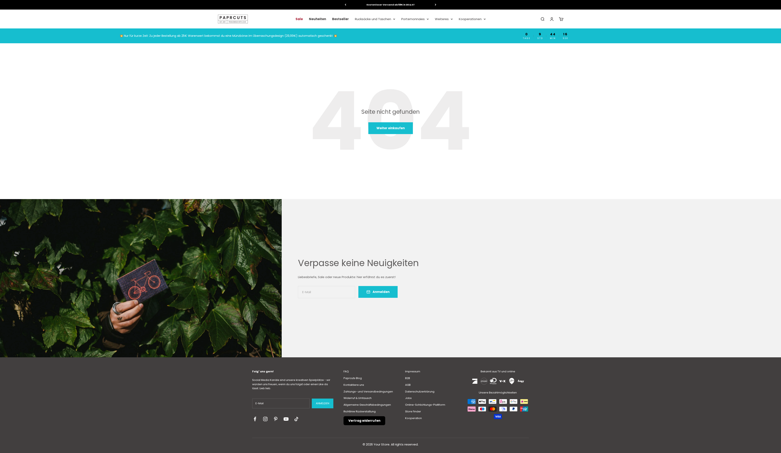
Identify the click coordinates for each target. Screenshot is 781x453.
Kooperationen (470, 19)
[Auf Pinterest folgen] (275, 419)
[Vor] (435, 5)
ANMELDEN (322, 403)
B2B (407, 378)
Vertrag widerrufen (364, 420)
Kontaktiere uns (354, 385)
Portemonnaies (413, 19)
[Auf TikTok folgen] (296, 419)
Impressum (412, 371)
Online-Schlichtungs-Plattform (425, 405)
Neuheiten (317, 19)
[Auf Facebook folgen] (255, 419)
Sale (299, 19)
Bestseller (340, 19)
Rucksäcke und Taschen (373, 19)
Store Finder (413, 411)
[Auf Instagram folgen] (265, 419)
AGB (408, 385)
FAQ (346, 371)
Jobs (408, 398)
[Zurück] (345, 5)
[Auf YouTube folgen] (286, 419)
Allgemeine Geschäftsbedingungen (367, 405)
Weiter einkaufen (390, 128)
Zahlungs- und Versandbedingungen (368, 391)
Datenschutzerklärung (419, 391)
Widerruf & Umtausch (358, 398)
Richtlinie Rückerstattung (360, 411)
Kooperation (413, 418)
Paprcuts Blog (353, 378)
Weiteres (442, 19)
